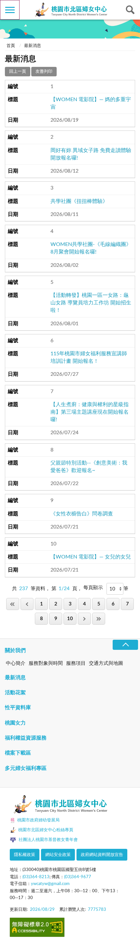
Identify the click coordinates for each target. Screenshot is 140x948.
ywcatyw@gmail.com (50, 884)
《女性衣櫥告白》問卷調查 (81, 513)
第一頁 (12, 604)
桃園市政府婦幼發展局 (38, 820)
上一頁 (27, 604)
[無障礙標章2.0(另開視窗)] (37, 929)
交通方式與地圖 (106, 663)
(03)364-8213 (35, 877)
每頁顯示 (93, 587)
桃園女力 (15, 723)
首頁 (11, 46)
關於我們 (15, 650)
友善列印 (43, 71)
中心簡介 (15, 663)
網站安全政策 (58, 855)
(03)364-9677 (77, 877)
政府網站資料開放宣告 (102, 855)
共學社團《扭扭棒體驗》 (79, 201)
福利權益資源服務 (26, 738)
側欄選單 (10, 10)
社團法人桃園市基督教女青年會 (48, 840)
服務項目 (76, 663)
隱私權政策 (24, 855)
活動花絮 (15, 692)
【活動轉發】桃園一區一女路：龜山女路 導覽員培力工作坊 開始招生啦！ (90, 303)
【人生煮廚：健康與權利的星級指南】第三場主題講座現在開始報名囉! (89, 412)
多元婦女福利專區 (26, 768)
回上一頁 (17, 71)
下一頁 (84, 619)
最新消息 (15, 677)
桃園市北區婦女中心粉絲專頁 (45, 830)
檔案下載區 (18, 753)
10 (70, 618)
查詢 (130, 10)
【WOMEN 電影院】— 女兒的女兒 (90, 556)
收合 (125, 645)
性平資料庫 (18, 707)
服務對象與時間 (46, 663)
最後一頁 (98, 619)
